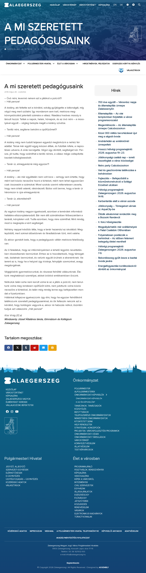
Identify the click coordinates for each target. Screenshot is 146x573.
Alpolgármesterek (84, 392)
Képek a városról (84, 479)
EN (115, 5)
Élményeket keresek (17, 402)
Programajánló (83, 467)
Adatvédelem (131, 531)
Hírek (29, 49)
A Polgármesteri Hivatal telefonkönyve (78, 531)
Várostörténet (87, 5)
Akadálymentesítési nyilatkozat (73, 538)
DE (121, 5)
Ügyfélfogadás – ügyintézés (22, 479)
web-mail (49, 531)
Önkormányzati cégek (86, 434)
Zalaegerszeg (22, 5)
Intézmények (81, 482)
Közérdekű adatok (16, 482)
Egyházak (79, 489)
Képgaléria (104, 5)
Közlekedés (80, 504)
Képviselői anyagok (112, 531)
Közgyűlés (80, 409)
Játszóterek (81, 501)
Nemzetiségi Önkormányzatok (91, 418)
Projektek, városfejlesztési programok (96, 431)
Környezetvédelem (84, 443)
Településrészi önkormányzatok (92, 415)
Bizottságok (81, 412)
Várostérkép (69, 5)
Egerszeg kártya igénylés (126, 64)
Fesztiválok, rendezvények (89, 470)
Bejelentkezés (73, 563)
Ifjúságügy (80, 498)
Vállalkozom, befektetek (20, 405)
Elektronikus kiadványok (88, 514)
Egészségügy (81, 495)
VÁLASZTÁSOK (133, 70)
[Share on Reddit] (34, 348)
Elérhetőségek (14, 473)
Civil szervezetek (83, 485)
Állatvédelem (81, 447)
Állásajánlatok (83, 492)
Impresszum (36, 531)
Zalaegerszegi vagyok (18, 399)
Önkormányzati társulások (90, 437)
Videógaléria (81, 476)
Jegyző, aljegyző (15, 467)
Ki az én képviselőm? (85, 402)
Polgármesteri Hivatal (39, 64)
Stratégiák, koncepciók (87, 428)
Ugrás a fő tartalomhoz (134, 1)
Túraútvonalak (83, 517)
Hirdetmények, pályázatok (96, 64)
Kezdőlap (55, 5)
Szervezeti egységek (17, 470)
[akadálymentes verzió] (133, 5)
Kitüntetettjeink (83, 421)
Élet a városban (66, 64)
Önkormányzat (14, 64)
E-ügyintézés (13, 476)
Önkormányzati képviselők (89, 395)
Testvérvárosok (83, 450)
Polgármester (82, 389)
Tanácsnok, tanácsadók (88, 406)
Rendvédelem (81, 507)
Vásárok (79, 510)
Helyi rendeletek (83, 425)
